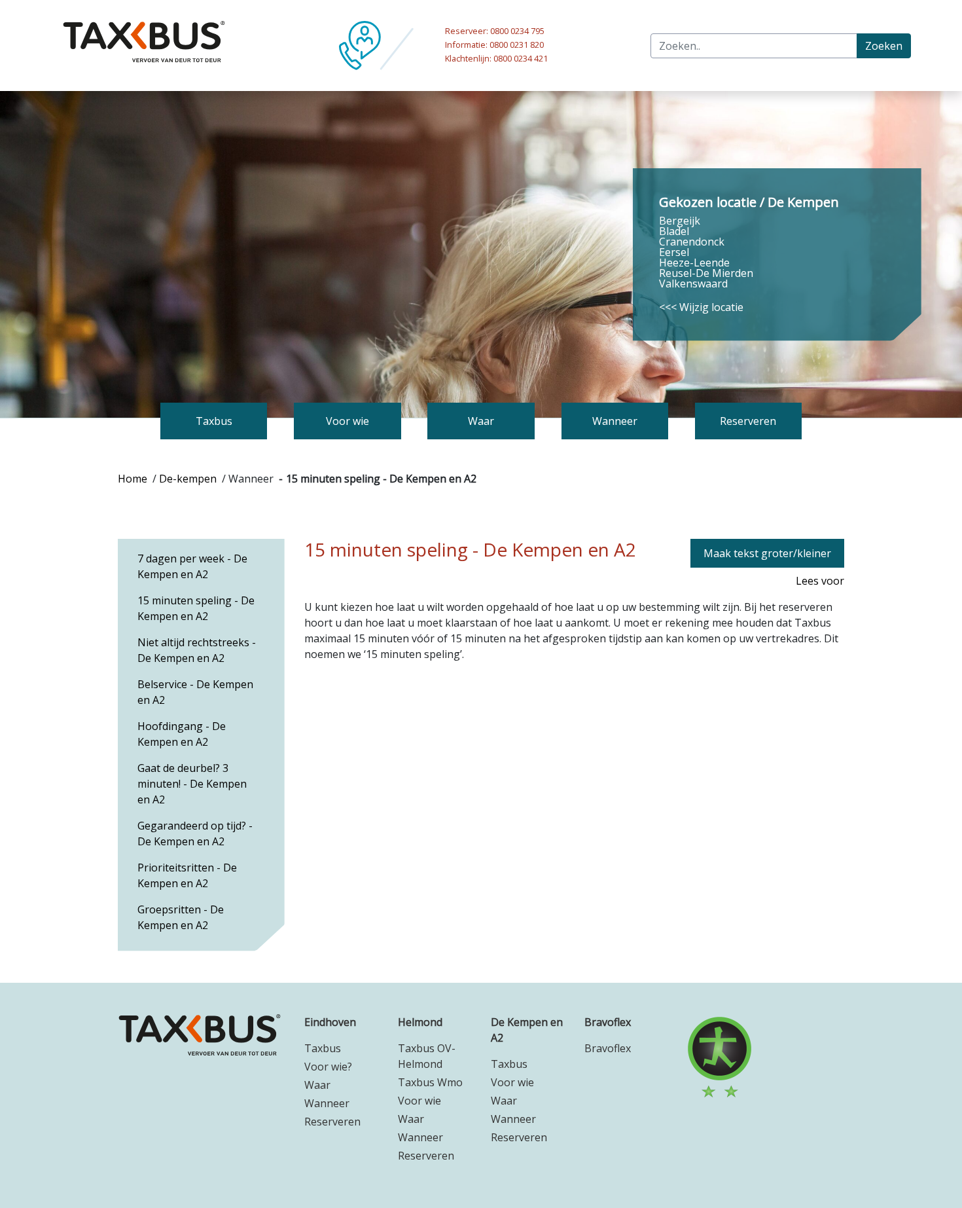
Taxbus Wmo (430, 1082)
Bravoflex (607, 1022)
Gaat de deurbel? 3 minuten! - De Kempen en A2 (192, 784)
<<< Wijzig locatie (701, 307)
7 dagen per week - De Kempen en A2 (192, 566)
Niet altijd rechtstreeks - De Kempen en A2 (196, 650)
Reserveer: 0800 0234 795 (494, 31)
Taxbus (322, 1048)
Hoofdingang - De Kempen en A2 (181, 734)
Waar (317, 1085)
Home (132, 478)
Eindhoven (330, 1022)
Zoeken (883, 46)
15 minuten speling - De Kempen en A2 (196, 608)
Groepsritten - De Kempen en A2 (180, 917)
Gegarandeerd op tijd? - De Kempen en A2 (195, 833)
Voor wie (419, 1100)
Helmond (420, 1022)
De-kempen (188, 478)
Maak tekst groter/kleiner (767, 553)
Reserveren (332, 1121)
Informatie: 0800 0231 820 (494, 44)
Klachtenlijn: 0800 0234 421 (496, 58)
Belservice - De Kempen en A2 (195, 692)
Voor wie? (328, 1066)
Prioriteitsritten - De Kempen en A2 (187, 875)
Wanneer (326, 1103)
